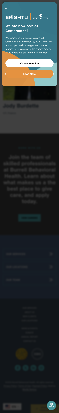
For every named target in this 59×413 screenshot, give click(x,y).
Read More (29, 74)
